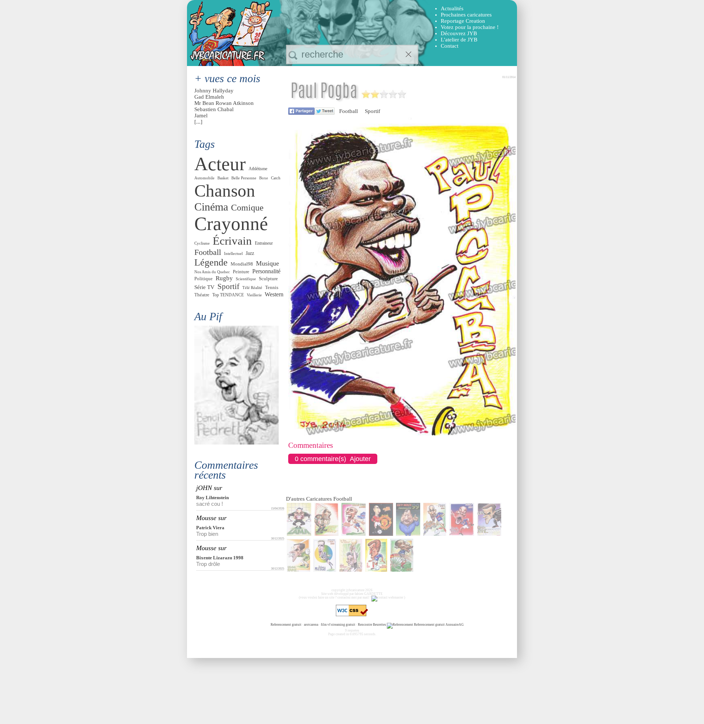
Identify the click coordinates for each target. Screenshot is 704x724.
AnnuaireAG (454, 624)
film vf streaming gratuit (338, 624)
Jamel (201, 115)
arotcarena (311, 624)
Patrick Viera (210, 527)
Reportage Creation (463, 21)
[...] (198, 122)
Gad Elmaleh (209, 97)
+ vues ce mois (227, 78)
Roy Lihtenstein (212, 497)
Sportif (372, 111)
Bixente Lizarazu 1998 (219, 557)
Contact (449, 46)
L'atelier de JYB (459, 40)
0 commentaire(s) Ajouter (333, 458)
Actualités (452, 8)
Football (348, 111)
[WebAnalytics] (256, 624)
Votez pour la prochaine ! (470, 27)
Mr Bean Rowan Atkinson (224, 103)
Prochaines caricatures (466, 15)
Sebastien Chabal (214, 109)
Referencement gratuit (286, 624)
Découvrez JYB (459, 33)
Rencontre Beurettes (372, 624)
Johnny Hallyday (214, 91)
